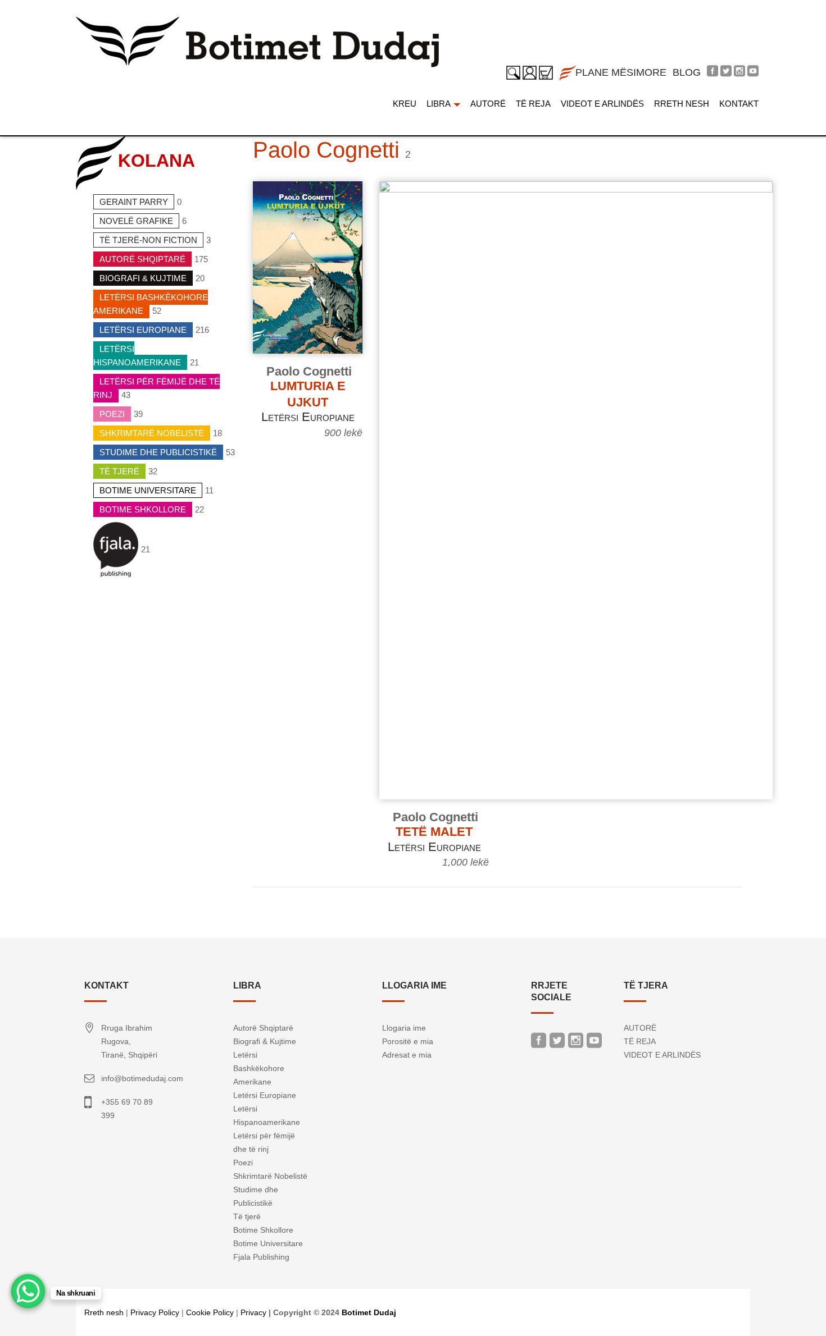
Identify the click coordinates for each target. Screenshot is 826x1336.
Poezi (112, 414)
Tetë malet (434, 832)
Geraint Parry (133, 202)
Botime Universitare (147, 490)
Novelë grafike (136, 221)
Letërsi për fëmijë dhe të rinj (156, 388)
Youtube (594, 1043)
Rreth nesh (104, 1312)
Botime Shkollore (142, 509)
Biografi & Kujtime (143, 278)
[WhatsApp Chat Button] (28, 1291)
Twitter (557, 1043)
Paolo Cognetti (309, 371)
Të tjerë (119, 471)
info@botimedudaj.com (142, 1078)
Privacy (253, 1312)
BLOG (687, 72)
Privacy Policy (154, 1312)
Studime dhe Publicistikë (158, 452)
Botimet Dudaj (369, 1312)
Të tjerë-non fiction (148, 240)
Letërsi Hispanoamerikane (137, 355)
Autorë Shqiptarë (142, 259)
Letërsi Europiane (143, 330)
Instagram (575, 1043)
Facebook (538, 1043)
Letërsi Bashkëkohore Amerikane (150, 303)
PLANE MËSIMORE (620, 72)
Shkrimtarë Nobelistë (151, 433)
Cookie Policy (210, 1312)
